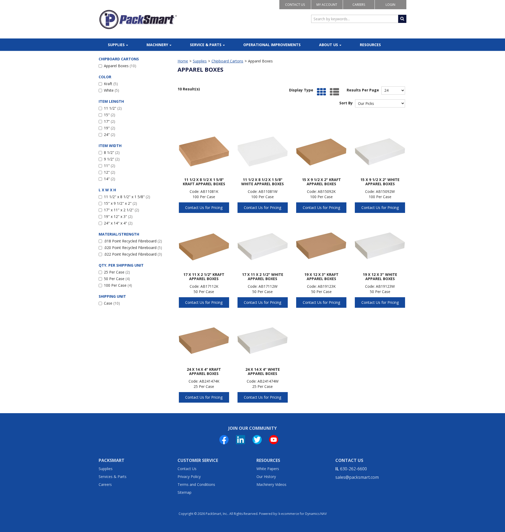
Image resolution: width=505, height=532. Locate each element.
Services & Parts (113, 476)
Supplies (116, 44)
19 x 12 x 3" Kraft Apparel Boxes (321, 276)
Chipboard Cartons (227, 61)
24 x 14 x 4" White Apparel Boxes (262, 371)
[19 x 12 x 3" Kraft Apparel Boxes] (321, 244)
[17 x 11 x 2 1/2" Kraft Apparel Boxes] (204, 244)
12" (109, 172)
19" (109, 127)
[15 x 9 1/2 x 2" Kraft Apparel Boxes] (321, 150)
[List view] (333, 92)
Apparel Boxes (120, 65)
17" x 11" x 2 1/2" (121, 209)
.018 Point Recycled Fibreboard (133, 240)
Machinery (157, 44)
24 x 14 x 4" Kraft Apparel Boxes (204, 371)
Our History (266, 476)
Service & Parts (205, 44)
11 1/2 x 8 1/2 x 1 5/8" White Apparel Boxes (262, 181)
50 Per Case (117, 278)
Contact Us (295, 4)
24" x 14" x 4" (118, 223)
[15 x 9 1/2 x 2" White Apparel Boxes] (380, 150)
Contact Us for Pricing (204, 207)
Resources (370, 44)
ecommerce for (304, 513)
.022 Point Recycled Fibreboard (133, 254)
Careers (358, 4)
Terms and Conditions (196, 484)
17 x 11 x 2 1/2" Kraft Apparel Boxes (203, 276)
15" (109, 114)
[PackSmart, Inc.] (138, 19)
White (111, 90)
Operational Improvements (272, 44)
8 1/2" (112, 152)
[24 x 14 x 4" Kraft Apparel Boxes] (204, 339)
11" (109, 165)
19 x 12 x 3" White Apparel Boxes (380, 276)
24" (109, 134)
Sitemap (184, 492)
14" (109, 178)
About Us (328, 44)
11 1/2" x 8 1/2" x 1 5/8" (127, 196)
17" (109, 121)
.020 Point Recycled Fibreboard (133, 247)
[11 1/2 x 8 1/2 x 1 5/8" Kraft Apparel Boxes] (204, 150)
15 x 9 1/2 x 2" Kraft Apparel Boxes (321, 181)
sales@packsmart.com (357, 477)
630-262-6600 (353, 469)
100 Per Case (118, 285)
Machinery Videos (271, 484)
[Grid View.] (320, 92)
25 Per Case (117, 272)
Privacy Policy (189, 476)
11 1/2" (113, 108)
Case (112, 303)
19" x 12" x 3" (118, 216)
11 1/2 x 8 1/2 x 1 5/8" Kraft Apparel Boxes (204, 181)
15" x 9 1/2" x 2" (120, 203)
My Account (326, 4)
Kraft (111, 83)
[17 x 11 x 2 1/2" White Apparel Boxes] (263, 244)
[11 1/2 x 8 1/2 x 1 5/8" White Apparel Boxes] (263, 150)
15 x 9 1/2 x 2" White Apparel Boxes (380, 181)
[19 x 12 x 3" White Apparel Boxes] (380, 244)
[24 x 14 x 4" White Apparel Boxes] (263, 339)
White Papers (267, 468)
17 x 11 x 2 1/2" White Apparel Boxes (262, 276)
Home (183, 61)
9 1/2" (112, 159)
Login (390, 4)
